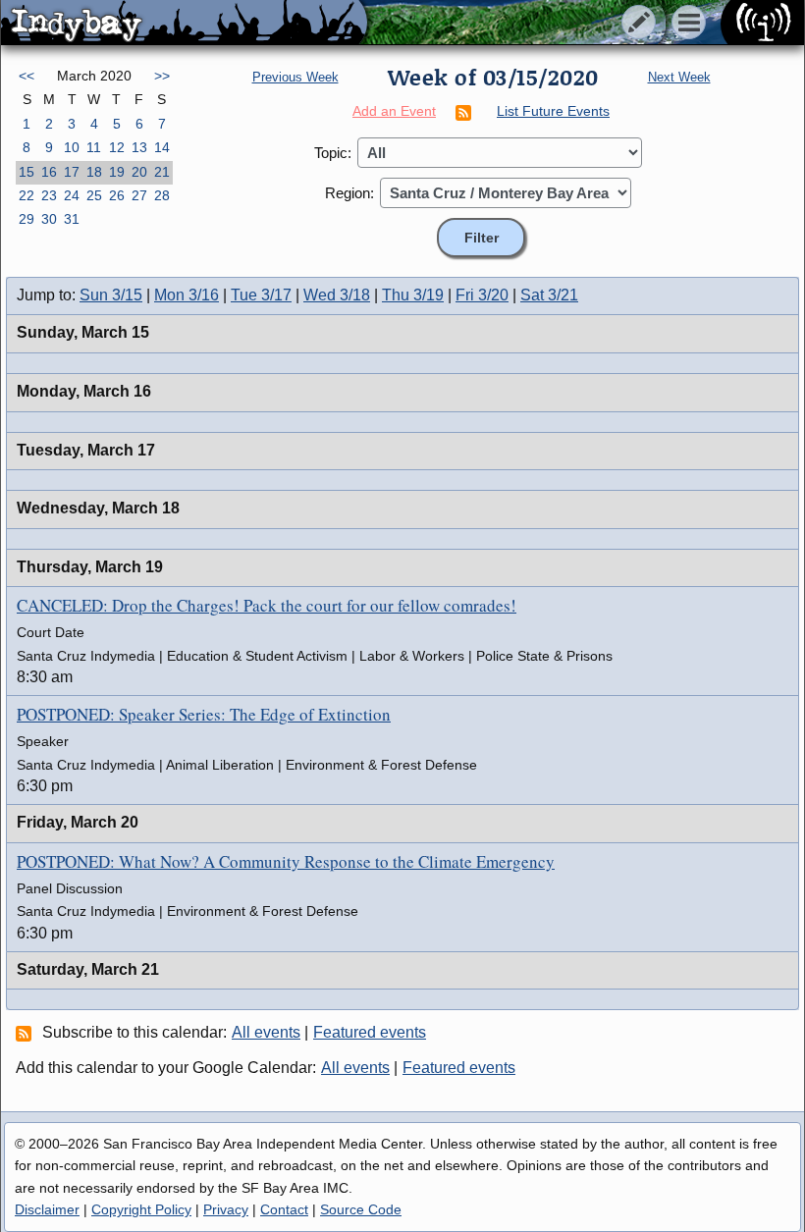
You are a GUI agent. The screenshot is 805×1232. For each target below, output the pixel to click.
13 (139, 147)
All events (266, 1032)
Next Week (679, 77)
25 (94, 195)
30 (49, 219)
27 (139, 195)
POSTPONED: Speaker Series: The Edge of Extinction (204, 714)
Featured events (369, 1032)
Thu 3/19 (413, 295)
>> (162, 75)
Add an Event (394, 111)
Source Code (361, 1209)
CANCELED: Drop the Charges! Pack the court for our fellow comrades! (266, 605)
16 (49, 172)
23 (49, 195)
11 (93, 147)
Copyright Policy (141, 1209)
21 (162, 172)
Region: (349, 193)
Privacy (225, 1209)
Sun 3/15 (111, 295)
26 (117, 195)
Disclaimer (47, 1209)
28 (162, 195)
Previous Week (295, 77)
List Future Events (553, 111)
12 (117, 147)
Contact (284, 1209)
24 (72, 195)
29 (26, 219)
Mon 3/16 (186, 295)
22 (26, 195)
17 (72, 172)
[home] (184, 23)
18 (94, 172)
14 (162, 147)
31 (72, 219)
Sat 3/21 (549, 295)
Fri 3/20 (482, 295)
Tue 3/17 (261, 295)
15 (26, 172)
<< (26, 75)
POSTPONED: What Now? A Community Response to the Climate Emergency (286, 861)
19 (117, 172)
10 (72, 147)
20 (139, 172)
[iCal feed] (26, 1033)
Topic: (332, 152)
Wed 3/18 (336, 295)
